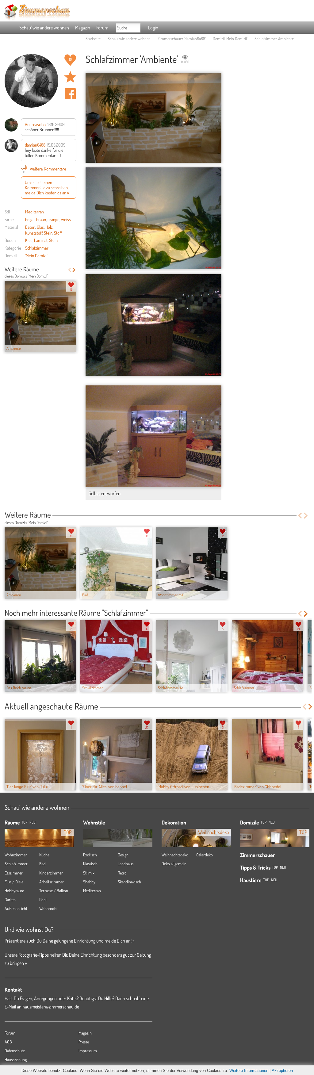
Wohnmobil (48, 908)
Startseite (93, 38)
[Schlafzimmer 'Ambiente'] (153, 118)
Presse (83, 1041)
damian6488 (35, 144)
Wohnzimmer (16, 854)
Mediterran (34, 211)
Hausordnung (16, 1059)
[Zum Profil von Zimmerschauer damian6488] (31, 81)
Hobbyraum (14, 890)
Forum (102, 28)
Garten (10, 899)
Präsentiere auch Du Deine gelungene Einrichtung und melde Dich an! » (69, 941)
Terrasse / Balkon (53, 890)
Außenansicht (16, 908)
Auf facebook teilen (70, 94)
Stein (48, 232)
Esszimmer (14, 872)
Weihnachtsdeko (175, 854)
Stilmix (88, 872)
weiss (66, 219)
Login (153, 28)
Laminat (41, 240)
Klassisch (90, 863)
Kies (29, 240)
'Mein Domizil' (36, 255)
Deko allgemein (174, 863)
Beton (30, 227)
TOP (24, 822)
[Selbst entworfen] (153, 436)
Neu (272, 822)
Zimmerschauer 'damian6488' (182, 38)
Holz (49, 227)
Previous (69, 270)
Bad (42, 863)
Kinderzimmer (51, 872)
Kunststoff (33, 232)
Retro (122, 872)
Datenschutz (15, 1050)
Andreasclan (35, 124)
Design (123, 854)
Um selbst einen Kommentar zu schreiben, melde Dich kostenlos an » (47, 187)
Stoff (58, 232)
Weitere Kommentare (45, 169)
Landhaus (125, 863)
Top (263, 822)
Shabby (89, 881)
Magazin (82, 28)
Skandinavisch (129, 881)
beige (30, 219)
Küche (44, 854)
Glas (40, 227)
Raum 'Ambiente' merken (70, 77)
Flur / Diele (14, 881)
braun (41, 219)
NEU (32, 822)
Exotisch (90, 854)
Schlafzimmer (36, 248)
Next (74, 270)
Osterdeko (204, 854)
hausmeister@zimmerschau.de (50, 1007)
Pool (43, 899)
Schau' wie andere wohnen (44, 28)
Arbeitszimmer (51, 881)
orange (53, 219)
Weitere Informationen (248, 1070)
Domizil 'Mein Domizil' (230, 38)
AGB (8, 1041)
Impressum (87, 1050)
